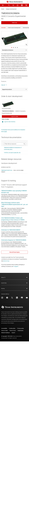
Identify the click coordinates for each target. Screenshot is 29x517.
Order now (14, 22)
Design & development (11, 9)
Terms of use (13, 330)
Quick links (4, 283)
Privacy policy (20, 328)
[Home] (14, 2)
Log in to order (14, 116)
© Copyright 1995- (7, 336)
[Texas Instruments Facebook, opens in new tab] (7, 298)
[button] (3, 5)
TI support (15, 266)
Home (2, 9)
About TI (3, 277)
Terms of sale (4, 330)
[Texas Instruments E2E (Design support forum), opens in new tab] (22, 298)
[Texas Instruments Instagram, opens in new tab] (2, 298)
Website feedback (5, 332)
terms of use (6, 261)
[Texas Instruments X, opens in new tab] (12, 298)
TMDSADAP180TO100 (6, 170)
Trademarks (20, 330)
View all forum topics (14, 252)
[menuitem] (9, 5)
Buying (3, 288)
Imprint (13, 332)
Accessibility (4, 328)
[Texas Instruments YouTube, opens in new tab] (27, 298)
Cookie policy (12, 328)
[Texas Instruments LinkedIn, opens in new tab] (17, 298)
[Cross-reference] (13, 5)
